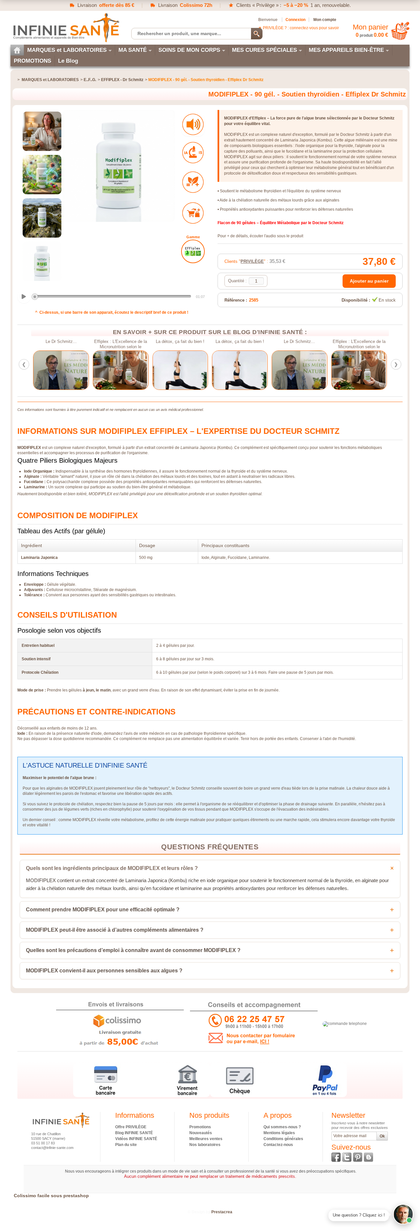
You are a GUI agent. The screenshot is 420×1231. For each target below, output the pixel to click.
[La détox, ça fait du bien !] (180, 370)
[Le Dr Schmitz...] (61, 370)
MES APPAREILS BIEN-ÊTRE (346, 50)
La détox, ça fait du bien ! (180, 341)
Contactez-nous (278, 1144)
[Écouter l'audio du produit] (193, 124)
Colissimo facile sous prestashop (51, 1195)
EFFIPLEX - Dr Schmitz (122, 79)
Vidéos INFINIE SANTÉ (136, 1138)
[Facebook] (336, 1157)
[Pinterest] (357, 1157)
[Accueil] (17, 50)
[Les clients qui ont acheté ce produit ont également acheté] (193, 213)
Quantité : (237, 280)
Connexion (295, 19)
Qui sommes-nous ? (282, 1127)
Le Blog (68, 61)
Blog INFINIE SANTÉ (134, 1133)
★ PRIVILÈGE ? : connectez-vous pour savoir (298, 28)
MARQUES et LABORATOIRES (67, 50)
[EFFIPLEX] (193, 251)
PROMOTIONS (32, 61)
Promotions (200, 1127)
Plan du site (126, 1144)
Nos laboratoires (204, 1144)
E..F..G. (90, 79)
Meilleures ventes (205, 1138)
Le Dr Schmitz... (60, 341)
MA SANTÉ (132, 50)
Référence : (235, 300)
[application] (111, 297)
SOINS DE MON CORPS (189, 50)
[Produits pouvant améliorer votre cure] (193, 182)
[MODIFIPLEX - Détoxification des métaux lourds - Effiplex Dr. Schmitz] (42, 131)
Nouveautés (200, 1133)
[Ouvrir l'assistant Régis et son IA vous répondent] (403, 1214)
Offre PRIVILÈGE (130, 1127)
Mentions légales (279, 1133)
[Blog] (368, 1157)
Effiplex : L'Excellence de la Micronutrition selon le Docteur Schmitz (120, 344)
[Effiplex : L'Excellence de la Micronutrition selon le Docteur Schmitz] (121, 370)
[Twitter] (346, 1157)
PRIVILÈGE (252, 261)
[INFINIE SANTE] (65, 27)
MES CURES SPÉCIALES (264, 50)
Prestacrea (221, 1212)
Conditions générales (283, 1138)
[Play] (24, 296)
